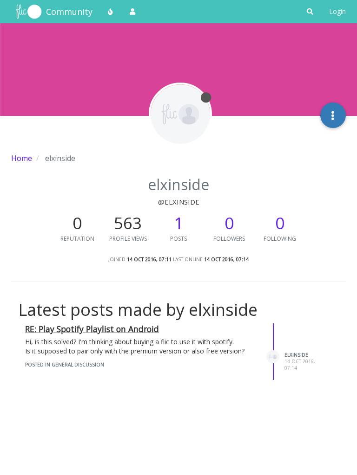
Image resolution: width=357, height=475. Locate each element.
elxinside (296, 355)
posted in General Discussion (64, 364)
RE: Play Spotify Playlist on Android (92, 328)
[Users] (132, 11)
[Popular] (110, 11)
